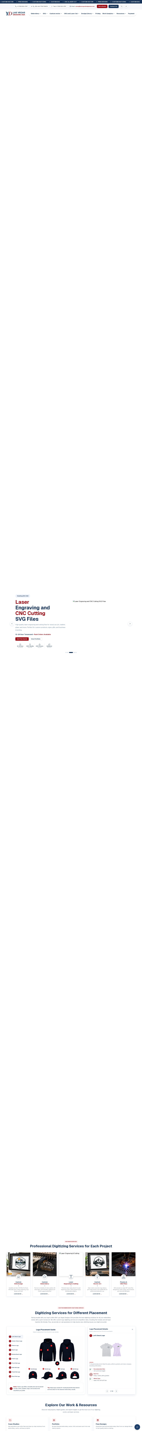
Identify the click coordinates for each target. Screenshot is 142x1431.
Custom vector (55, 13)
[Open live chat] (137, 1427)
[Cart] (121, 6)
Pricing (97, 13)
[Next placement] (116, 1391)
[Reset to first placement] (132, 1329)
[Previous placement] (107, 1391)
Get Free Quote (22, 639)
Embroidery (35, 13)
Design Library (86, 13)
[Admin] (126, 6)
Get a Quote (102, 6)
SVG (44, 13)
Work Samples (107, 13)
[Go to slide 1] (66, 652)
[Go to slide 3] (71, 652)
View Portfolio (35, 639)
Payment (131, 13)
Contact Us (113, 6)
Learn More (18, 1294)
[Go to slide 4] (74, 652)
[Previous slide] (12, 624)
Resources (120, 13)
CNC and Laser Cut (71, 13)
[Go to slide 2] (67, 652)
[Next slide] (130, 624)
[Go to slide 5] (75, 652)
